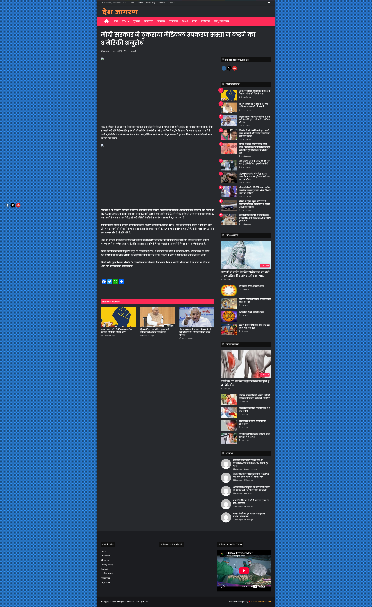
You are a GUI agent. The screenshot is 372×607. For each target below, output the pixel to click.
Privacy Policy (150, 3)
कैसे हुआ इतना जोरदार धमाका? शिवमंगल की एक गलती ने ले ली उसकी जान (251, 475)
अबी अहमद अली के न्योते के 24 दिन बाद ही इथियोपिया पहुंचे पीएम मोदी (254, 162)
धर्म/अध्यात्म (105, 582)
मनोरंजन (205, 21)
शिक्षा (185, 21)
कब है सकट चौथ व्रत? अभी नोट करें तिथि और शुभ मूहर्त (254, 326)
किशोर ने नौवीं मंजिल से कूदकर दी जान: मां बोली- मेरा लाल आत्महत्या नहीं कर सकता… (254, 133)
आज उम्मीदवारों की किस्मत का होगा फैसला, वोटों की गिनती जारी (116, 331)
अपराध (161, 21)
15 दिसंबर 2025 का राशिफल (251, 312)
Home (132, 3)
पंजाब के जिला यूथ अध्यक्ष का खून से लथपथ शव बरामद (249, 515)
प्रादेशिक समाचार (107, 573)
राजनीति (148, 21)
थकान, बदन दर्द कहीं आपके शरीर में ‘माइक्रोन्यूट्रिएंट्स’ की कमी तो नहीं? (254, 397)
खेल (194, 21)
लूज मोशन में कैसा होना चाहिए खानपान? (252, 422)
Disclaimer (161, 3)
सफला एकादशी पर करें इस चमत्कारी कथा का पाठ (255, 301)
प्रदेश (124, 21)
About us (140, 3)
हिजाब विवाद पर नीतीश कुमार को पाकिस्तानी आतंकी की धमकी (154, 331)
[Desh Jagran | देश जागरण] (120, 11)
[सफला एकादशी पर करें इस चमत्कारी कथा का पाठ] (229, 303)
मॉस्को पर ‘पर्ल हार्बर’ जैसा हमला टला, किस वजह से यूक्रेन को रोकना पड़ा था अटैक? (254, 176)
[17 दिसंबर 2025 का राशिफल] (229, 290)
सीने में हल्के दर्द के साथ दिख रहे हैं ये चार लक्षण (254, 410)
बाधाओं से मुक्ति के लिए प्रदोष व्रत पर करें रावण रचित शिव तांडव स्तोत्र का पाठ (245, 274)
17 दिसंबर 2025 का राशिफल (251, 286)
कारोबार (173, 21)
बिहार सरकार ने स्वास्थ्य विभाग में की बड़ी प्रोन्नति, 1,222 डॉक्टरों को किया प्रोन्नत (195, 332)
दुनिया (136, 21)
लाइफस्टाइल (105, 578)
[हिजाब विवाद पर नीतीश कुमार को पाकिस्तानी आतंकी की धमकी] (157, 317)
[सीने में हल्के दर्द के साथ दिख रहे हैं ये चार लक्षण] (229, 412)
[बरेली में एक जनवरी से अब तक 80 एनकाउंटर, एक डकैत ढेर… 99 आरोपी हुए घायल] (229, 219)
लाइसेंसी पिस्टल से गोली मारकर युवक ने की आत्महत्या (251, 502)
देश (116, 21)
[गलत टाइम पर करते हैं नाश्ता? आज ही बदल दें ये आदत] (229, 438)
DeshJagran (239, 469)
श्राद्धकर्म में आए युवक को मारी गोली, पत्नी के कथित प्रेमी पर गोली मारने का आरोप (251, 489)
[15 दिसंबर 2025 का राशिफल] (229, 316)
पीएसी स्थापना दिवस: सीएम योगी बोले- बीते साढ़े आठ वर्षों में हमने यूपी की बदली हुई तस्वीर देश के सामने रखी (254, 148)
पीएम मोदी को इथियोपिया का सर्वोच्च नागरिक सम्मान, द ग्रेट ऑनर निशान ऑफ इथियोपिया (255, 190)
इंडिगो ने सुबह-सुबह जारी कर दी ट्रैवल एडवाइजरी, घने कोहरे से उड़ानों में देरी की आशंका (254, 204)
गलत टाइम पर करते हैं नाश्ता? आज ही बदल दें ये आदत (254, 435)
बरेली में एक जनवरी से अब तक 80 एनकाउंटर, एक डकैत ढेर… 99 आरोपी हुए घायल (255, 218)
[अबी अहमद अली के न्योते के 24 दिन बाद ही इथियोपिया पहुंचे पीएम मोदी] (229, 165)
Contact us (171, 3)
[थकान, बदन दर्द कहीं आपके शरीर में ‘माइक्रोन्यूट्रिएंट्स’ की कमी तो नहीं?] (229, 399)
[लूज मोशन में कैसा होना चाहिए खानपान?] (229, 425)
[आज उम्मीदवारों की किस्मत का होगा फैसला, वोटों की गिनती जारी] (118, 317)
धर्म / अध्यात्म (221, 21)
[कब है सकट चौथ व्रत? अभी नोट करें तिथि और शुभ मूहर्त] (229, 329)
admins (106, 51)
